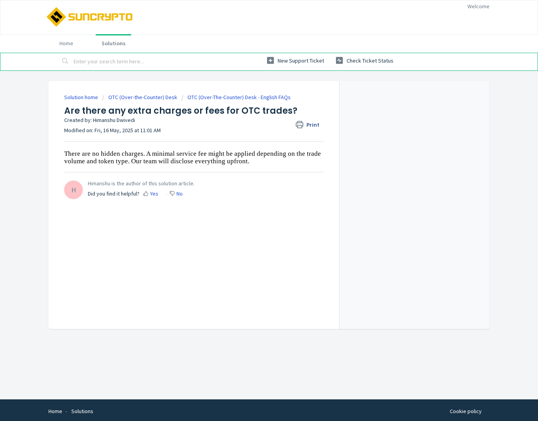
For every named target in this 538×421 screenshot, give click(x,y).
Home (66, 43)
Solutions (114, 43)
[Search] (65, 62)
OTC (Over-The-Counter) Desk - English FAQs (239, 97)
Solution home (81, 97)
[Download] (254, 106)
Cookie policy (466, 411)
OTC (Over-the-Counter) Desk (142, 97)
